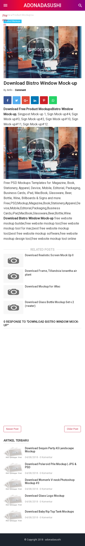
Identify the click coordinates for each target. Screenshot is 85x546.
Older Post (72, 429)
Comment (20, 90)
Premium (4, 20)
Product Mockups (12, 21)
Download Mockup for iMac (42, 286)
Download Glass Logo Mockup (44, 495)
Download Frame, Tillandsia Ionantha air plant (51, 272)
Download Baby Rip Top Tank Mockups (49, 511)
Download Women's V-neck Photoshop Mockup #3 (50, 481)
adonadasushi (42, 5)
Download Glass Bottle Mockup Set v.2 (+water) (49, 304)
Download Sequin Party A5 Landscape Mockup (49, 450)
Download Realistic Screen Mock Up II (49, 255)
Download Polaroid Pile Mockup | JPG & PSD (50, 465)
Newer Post (12, 429)
